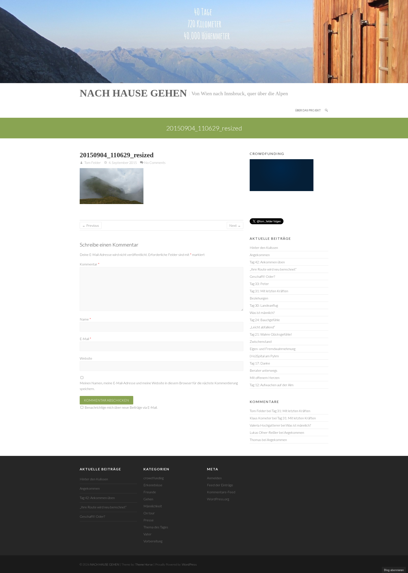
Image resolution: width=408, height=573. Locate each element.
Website (86, 358)
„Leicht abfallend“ (262, 327)
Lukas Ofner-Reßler (264, 432)
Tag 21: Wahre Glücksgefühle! (271, 334)
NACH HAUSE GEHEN (133, 93)
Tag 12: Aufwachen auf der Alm (271, 385)
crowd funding (153, 478)
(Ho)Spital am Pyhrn (264, 356)
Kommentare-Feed (221, 492)
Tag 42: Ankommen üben (267, 262)
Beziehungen (259, 298)
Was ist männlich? (262, 313)
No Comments (155, 162)
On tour (149, 513)
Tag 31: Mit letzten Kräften (269, 291)
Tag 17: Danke (260, 363)
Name (85, 319)
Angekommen (260, 255)
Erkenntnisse (152, 485)
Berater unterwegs (263, 370)
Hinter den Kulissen (264, 247)
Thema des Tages (155, 527)
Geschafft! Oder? (262, 276)
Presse (148, 520)
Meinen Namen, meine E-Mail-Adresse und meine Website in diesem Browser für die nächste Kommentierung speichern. (159, 386)
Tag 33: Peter (259, 284)
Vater (147, 534)
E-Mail (85, 339)
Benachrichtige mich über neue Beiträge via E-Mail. (121, 407)
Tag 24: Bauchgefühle (265, 320)
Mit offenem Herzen (264, 378)
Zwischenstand (261, 341)
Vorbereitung (152, 541)
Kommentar (89, 264)
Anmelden (214, 478)
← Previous (90, 225)
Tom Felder (92, 162)
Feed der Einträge (220, 485)
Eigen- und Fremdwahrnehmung (272, 349)
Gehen (148, 499)
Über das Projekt (308, 110)
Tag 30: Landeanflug (264, 305)
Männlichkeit (152, 506)
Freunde (149, 492)
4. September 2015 (122, 162)
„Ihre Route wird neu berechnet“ (273, 269)
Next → (235, 225)
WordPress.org (218, 499)
